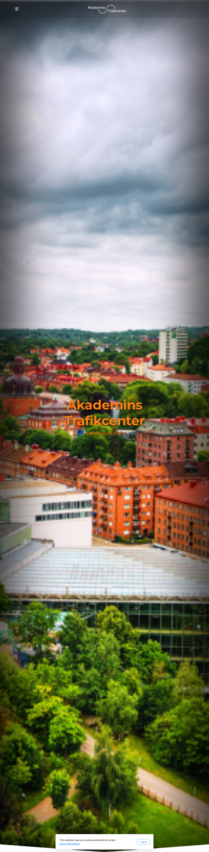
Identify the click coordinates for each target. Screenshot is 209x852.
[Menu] (16, 9)
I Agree (143, 841)
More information (70, 843)
